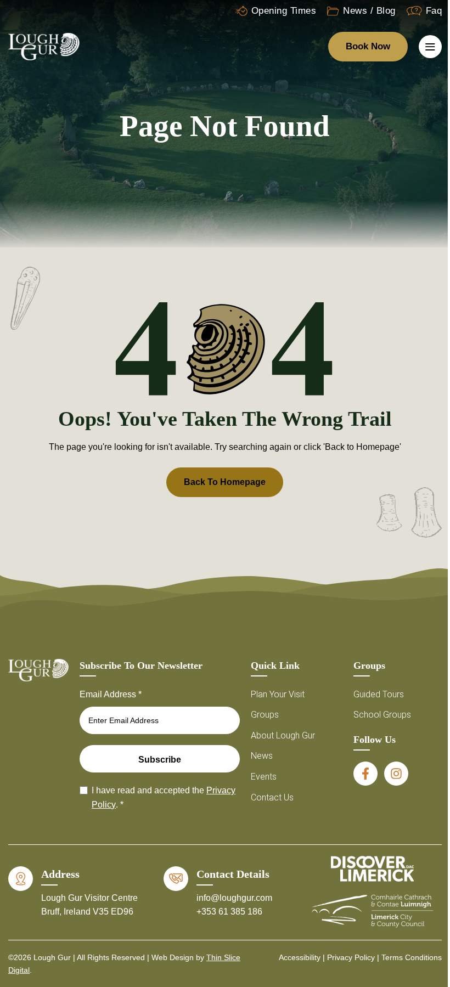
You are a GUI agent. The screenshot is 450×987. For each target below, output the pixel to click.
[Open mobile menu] (430, 47)
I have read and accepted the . (163, 797)
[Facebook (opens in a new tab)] (365, 774)
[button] (419, 826)
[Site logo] (44, 45)
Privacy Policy (292, 960)
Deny (292, 935)
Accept (201, 935)
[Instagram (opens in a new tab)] (396, 774)
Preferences (382, 935)
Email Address (111, 694)
